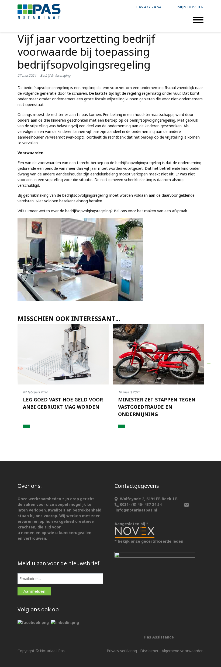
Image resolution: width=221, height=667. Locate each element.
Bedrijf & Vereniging (55, 75)
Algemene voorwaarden (182, 650)
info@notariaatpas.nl (136, 510)
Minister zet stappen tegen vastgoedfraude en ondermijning (156, 406)
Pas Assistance (159, 637)
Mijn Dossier (190, 6)
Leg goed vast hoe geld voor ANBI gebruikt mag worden (63, 403)
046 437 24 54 (148, 6)
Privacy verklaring (122, 650)
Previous (12, 362)
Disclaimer (149, 650)
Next (209, 362)
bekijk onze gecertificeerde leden (150, 541)
